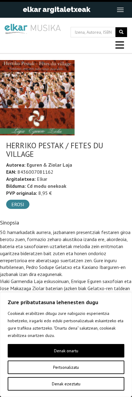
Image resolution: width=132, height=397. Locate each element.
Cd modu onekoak (46, 186)
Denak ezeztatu (66, 384)
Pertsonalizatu (66, 367)
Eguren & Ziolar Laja (49, 165)
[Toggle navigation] (120, 10)
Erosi (17, 204)
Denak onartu (66, 351)
